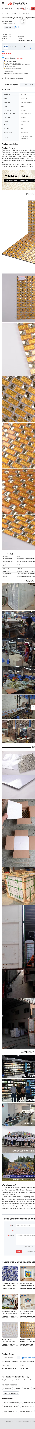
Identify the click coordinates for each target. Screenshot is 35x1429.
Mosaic (22, 1365)
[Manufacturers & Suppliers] (17, 3)
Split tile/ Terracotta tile (9, 1368)
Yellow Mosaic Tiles (9, 1411)
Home (3, 14)
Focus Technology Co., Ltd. (25, 1421)
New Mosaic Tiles (27, 1407)
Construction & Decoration (14, 14)
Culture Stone (24, 1368)
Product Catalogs (29, 1358)
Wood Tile (5, 1365)
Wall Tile (26, 1388)
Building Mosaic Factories (11, 1402)
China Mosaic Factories (11, 1407)
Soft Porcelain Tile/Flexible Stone (11, 1361)
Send (18, 1251)
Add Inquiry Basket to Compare (13, 78)
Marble (17, 1388)
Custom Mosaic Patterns (11, 1393)
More (3, 1415)
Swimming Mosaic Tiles (26, 1411)
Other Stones (7, 1388)
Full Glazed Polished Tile (27, 1361)
